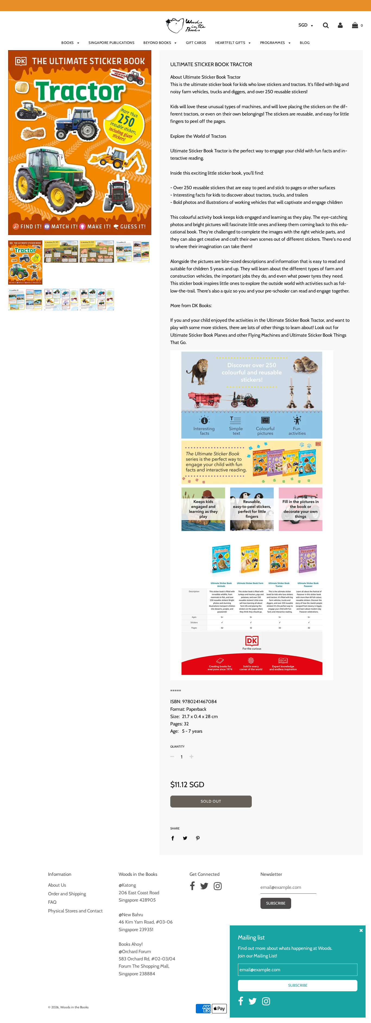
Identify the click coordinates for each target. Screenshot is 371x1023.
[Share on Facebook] (174, 838)
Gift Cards (196, 42)
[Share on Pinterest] (198, 838)
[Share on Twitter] (185, 838)
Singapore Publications (111, 42)
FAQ (52, 902)
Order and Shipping (67, 893)
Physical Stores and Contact (75, 910)
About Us (57, 885)
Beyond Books (157, 42)
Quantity (177, 746)
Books (68, 42)
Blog (305, 42)
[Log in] (340, 25)
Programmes (273, 42)
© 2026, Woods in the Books (68, 1007)
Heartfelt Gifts (230, 42)
